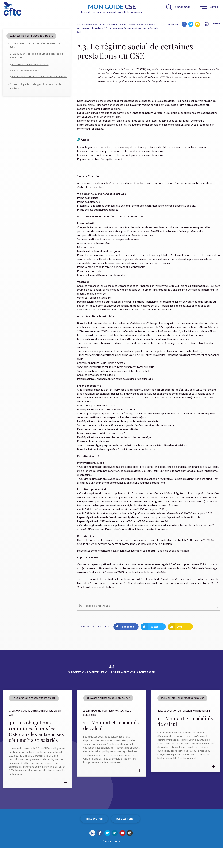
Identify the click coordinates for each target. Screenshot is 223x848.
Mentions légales (111, 841)
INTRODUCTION (94, 819)
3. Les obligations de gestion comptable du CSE (35, 86)
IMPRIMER (215, 24)
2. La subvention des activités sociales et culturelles (36, 55)
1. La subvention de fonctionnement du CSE (35, 45)
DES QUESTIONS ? (125, 819)
